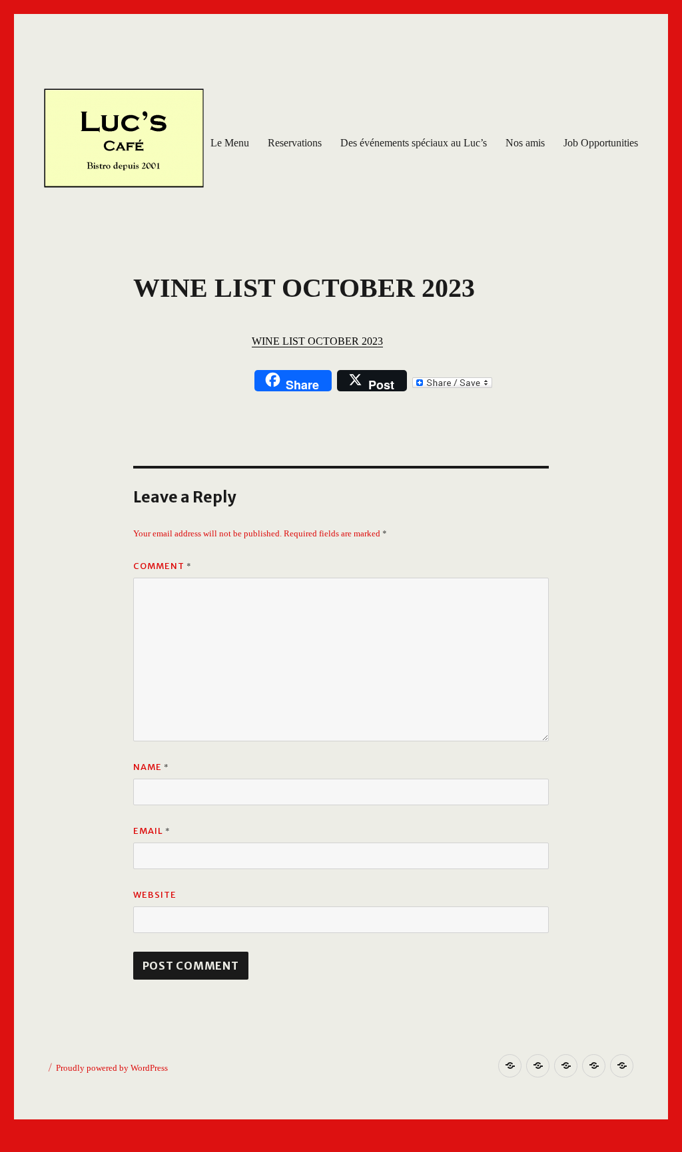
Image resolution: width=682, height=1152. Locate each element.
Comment (162, 566)
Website (154, 894)
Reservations (295, 142)
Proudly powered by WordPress (112, 1068)
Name (151, 767)
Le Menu (229, 142)
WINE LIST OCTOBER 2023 (317, 341)
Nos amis (525, 142)
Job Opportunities (600, 142)
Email (151, 831)
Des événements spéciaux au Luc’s (413, 142)
